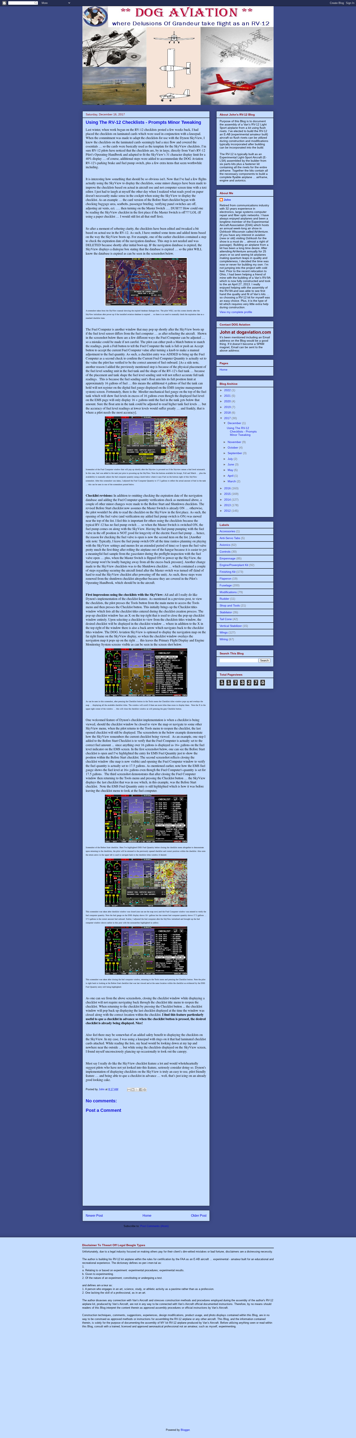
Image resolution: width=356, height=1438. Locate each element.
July (231, 458)
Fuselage (226, 585)
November (235, 442)
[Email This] (129, 1090)
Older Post (198, 1215)
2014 (228, 499)
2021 (228, 395)
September (235, 453)
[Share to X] (137, 1090)
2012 (228, 510)
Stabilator (226, 612)
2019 (228, 407)
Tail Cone (226, 619)
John (227, 199)
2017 (228, 418)
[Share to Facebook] (141, 1090)
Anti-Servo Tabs (230, 538)
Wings (224, 632)
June (231, 464)
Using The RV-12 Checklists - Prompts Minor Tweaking (242, 431)
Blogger (185, 1429)
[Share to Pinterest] (145, 1090)
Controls (225, 551)
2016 (228, 488)
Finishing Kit (227, 571)
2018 (228, 412)
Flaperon (225, 578)
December (235, 423)
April (231, 475)
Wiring (224, 639)
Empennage (227, 558)
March (232, 481)
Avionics (225, 544)
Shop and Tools (230, 605)
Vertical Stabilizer (231, 625)
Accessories (227, 531)
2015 (228, 493)
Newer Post (94, 1215)
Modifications (228, 592)
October (233, 447)
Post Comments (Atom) (154, 1226)
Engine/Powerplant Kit (234, 565)
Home (147, 1215)
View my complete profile (236, 312)
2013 (228, 505)
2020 (228, 401)
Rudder (224, 598)
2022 (228, 390)
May (231, 470)
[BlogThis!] (133, 1090)
